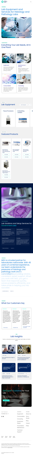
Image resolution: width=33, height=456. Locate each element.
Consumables (21, 416)
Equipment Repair (20, 422)
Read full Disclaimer (10, 447)
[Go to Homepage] (4, 2)
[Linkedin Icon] (1, 416)
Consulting (20, 419)
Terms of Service (6, 437)
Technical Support (19, 431)
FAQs (27, 425)
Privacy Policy (2, 437)
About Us (28, 414)
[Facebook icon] (3, 416)
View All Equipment (23, 104)
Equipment (20, 414)
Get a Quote (27, 417)
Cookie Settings (14, 437)
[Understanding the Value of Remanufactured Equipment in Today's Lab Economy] (8, 367)
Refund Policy (10, 437)
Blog (27, 420)
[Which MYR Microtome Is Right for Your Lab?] (8, 349)
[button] (31, 2)
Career (28, 423)
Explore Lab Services (5, 248)
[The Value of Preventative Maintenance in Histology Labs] (24, 367)
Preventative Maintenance (20, 426)
